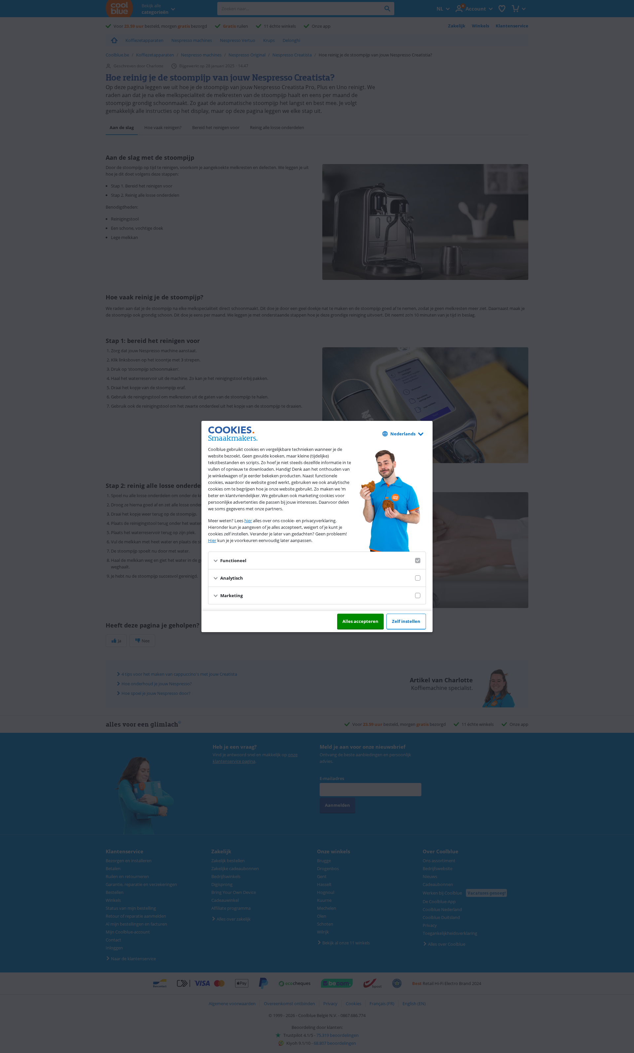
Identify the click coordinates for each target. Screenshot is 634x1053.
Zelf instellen (406, 621)
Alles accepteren (360, 621)
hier (248, 521)
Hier (212, 540)
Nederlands (402, 434)
